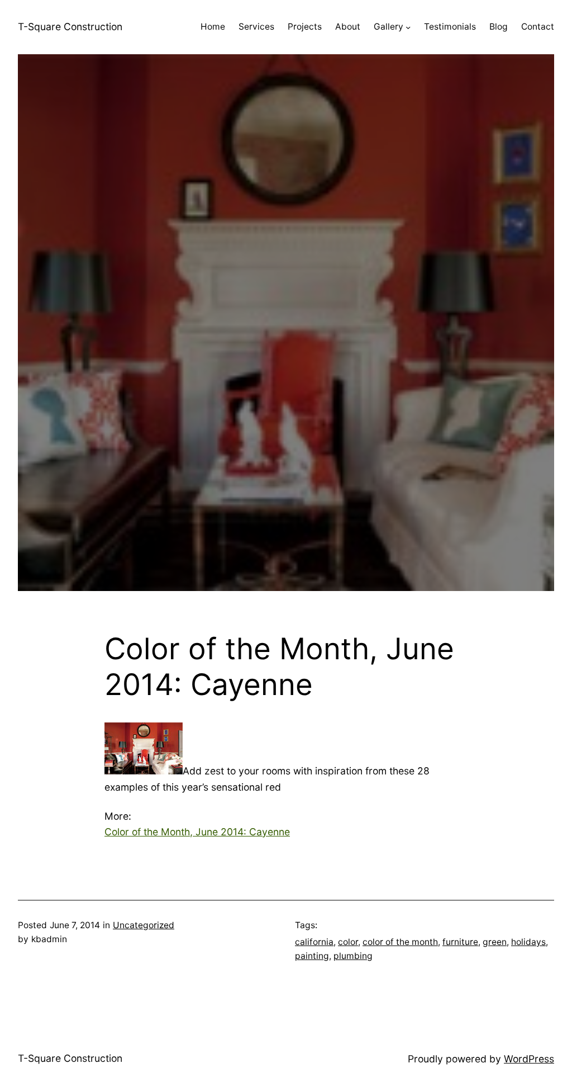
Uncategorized (143, 925)
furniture (460, 942)
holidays (528, 942)
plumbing (353, 956)
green (495, 942)
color (348, 942)
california (314, 942)
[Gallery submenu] (408, 27)
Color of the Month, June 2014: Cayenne (197, 832)
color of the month (400, 942)
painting (312, 956)
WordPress (529, 1059)
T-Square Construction (70, 26)
